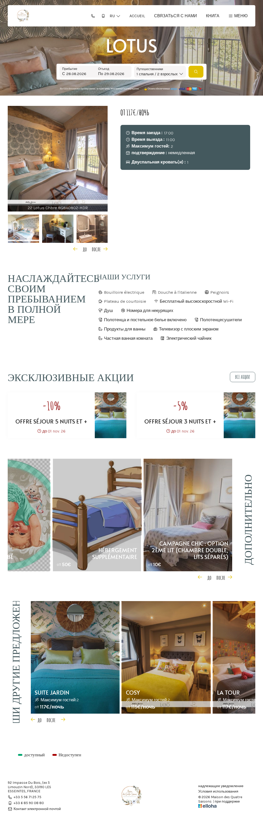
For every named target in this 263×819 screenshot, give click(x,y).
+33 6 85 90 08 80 (29, 803)
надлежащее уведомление (220, 786)
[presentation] (81, 248)
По (100, 73)
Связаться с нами (175, 15)
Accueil (137, 15)
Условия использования (218, 791)
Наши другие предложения (15, 662)
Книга (212, 15)
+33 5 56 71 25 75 (27, 797)
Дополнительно (247, 519)
